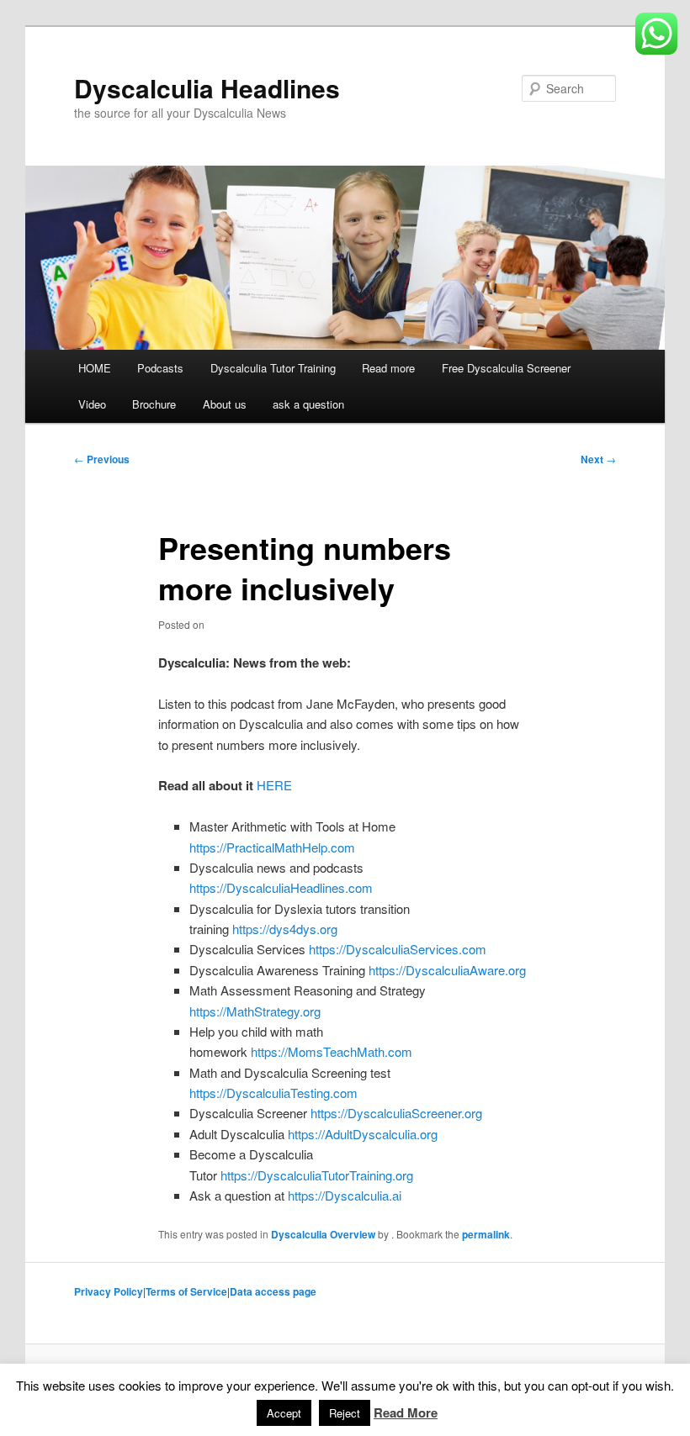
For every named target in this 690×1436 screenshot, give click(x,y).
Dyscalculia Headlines (207, 88)
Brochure (154, 404)
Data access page (273, 1291)
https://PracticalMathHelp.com (272, 847)
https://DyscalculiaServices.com (397, 949)
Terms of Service (186, 1291)
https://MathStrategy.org (255, 1011)
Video (92, 404)
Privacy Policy (108, 1291)
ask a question (308, 404)
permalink (486, 1234)
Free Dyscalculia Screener (506, 368)
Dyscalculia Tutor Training (273, 368)
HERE (274, 785)
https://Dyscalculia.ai (344, 1195)
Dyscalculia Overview (323, 1234)
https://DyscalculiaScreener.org (396, 1113)
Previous (102, 459)
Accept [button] (284, 1413)
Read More (406, 1412)
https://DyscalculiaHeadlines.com (281, 887)
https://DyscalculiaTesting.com (273, 1092)
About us (225, 404)
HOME (94, 368)
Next (598, 459)
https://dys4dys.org (284, 928)
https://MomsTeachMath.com (331, 1051)
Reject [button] (344, 1413)
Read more (388, 368)
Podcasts (160, 368)
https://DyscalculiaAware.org (447, 970)
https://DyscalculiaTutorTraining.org (316, 1175)
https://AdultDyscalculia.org (363, 1134)
